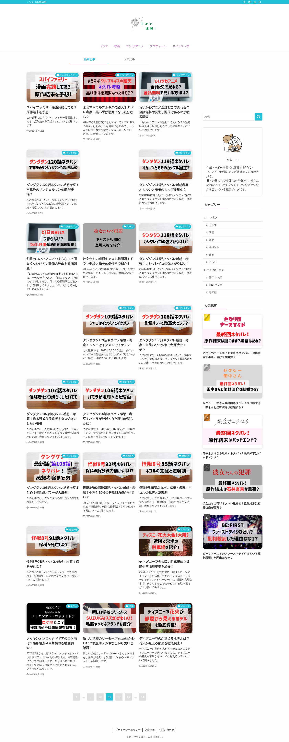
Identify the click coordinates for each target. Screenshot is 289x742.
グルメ (213, 262)
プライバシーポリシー (128, 729)
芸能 (211, 254)
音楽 (211, 240)
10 (100, 697)
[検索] (259, 2)
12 (119, 697)
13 (128, 697)
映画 (211, 232)
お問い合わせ (166, 729)
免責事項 (149, 729)
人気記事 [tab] (129, 59)
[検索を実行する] (258, 117)
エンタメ (212, 217)
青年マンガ (215, 277)
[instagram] (249, 2)
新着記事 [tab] (89, 59)
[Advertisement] (109, 176)
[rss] (254, 2)
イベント (214, 247)
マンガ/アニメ (215, 269)
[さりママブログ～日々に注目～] (144, 24)
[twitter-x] (244, 2)
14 (142, 697)
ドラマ (213, 225)
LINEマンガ (215, 285)
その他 (213, 292)
